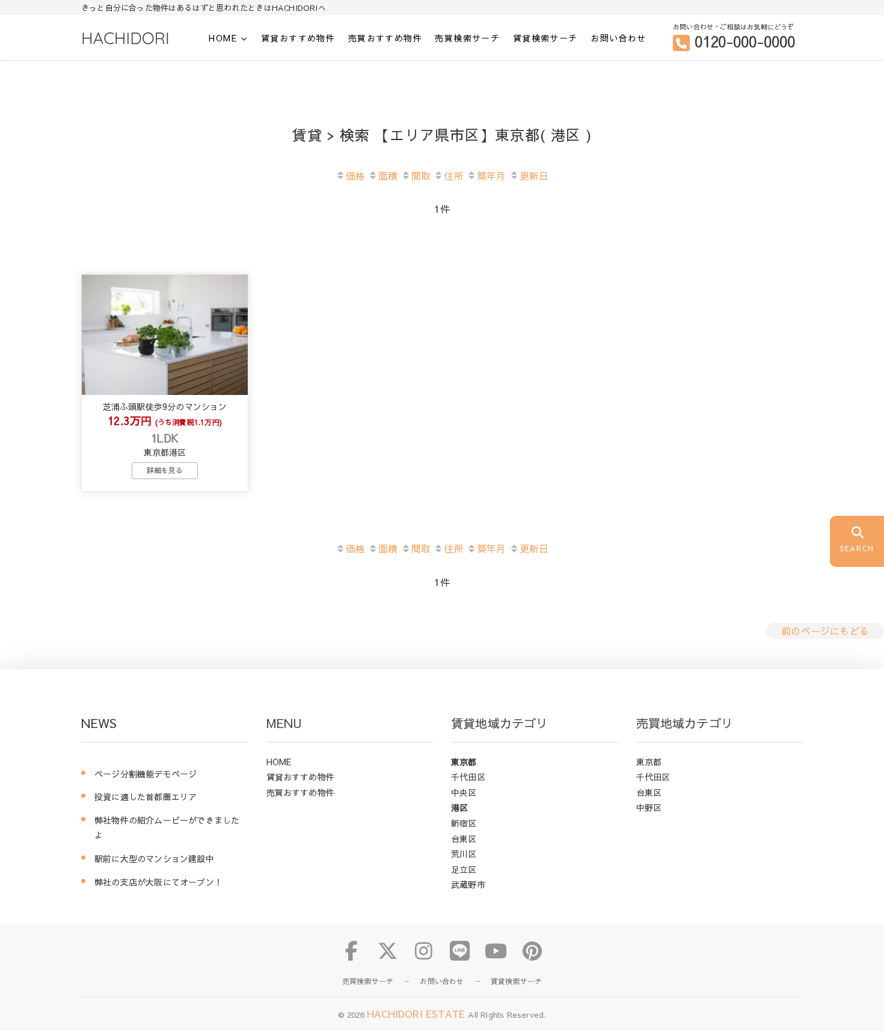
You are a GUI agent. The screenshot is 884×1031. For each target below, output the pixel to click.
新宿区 (464, 823)
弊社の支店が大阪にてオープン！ (158, 882)
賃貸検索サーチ (545, 37)
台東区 (464, 839)
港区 (459, 807)
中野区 (649, 807)
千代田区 (468, 777)
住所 (453, 175)
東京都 (464, 762)
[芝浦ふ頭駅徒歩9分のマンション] (165, 335)
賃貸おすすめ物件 (298, 37)
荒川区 (464, 854)
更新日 (534, 175)
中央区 (464, 792)
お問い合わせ (618, 37)
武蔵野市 (468, 884)
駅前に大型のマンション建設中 (154, 858)
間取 (421, 175)
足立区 (464, 869)
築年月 (491, 175)
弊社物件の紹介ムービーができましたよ (166, 828)
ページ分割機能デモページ (145, 774)
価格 (355, 175)
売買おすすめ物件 (385, 37)
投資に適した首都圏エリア (145, 797)
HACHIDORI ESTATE (417, 1013)
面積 (387, 175)
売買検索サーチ (467, 37)
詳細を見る (165, 470)
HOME (223, 38)
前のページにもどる (825, 630)
